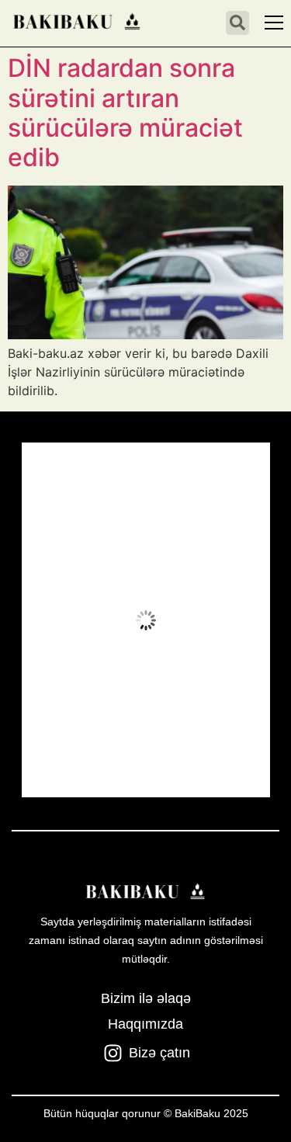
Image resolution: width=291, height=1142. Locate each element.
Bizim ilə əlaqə (146, 998)
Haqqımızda (145, 1024)
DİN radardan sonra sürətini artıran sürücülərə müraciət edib (125, 112)
